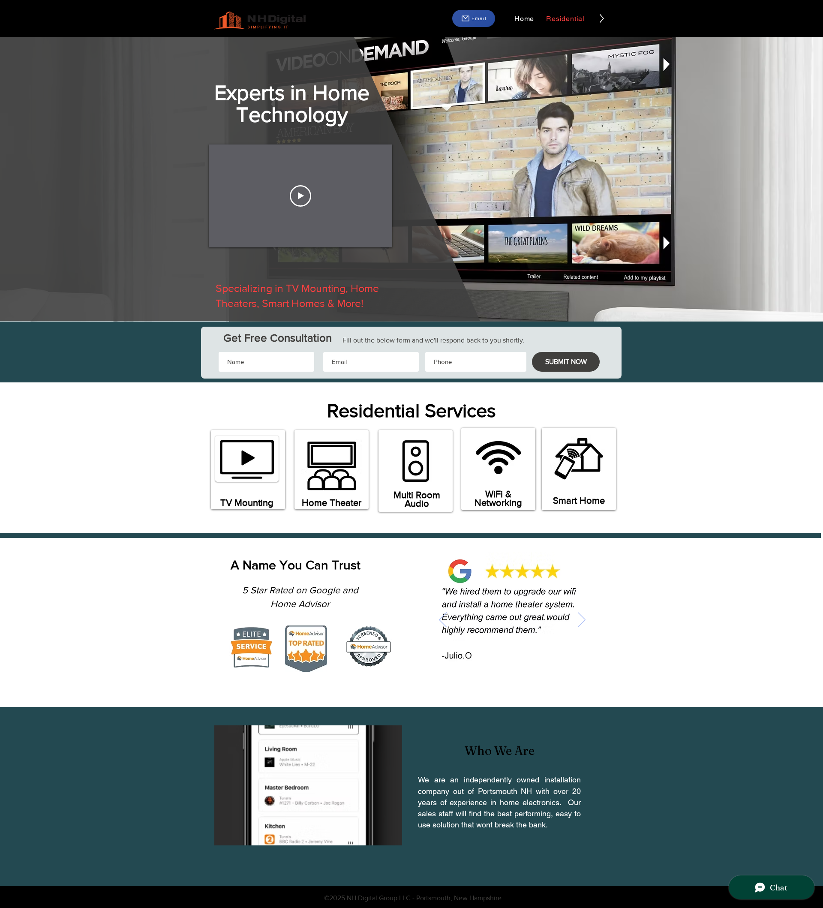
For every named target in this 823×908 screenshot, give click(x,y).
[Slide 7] (537, 675)
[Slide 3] (497, 675)
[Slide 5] (518, 675)
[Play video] (300, 196)
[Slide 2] (486, 675)
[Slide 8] (547, 675)
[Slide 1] (476, 675)
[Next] (582, 620)
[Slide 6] (527, 675)
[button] (473, 18)
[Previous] (443, 620)
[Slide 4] (508, 675)
